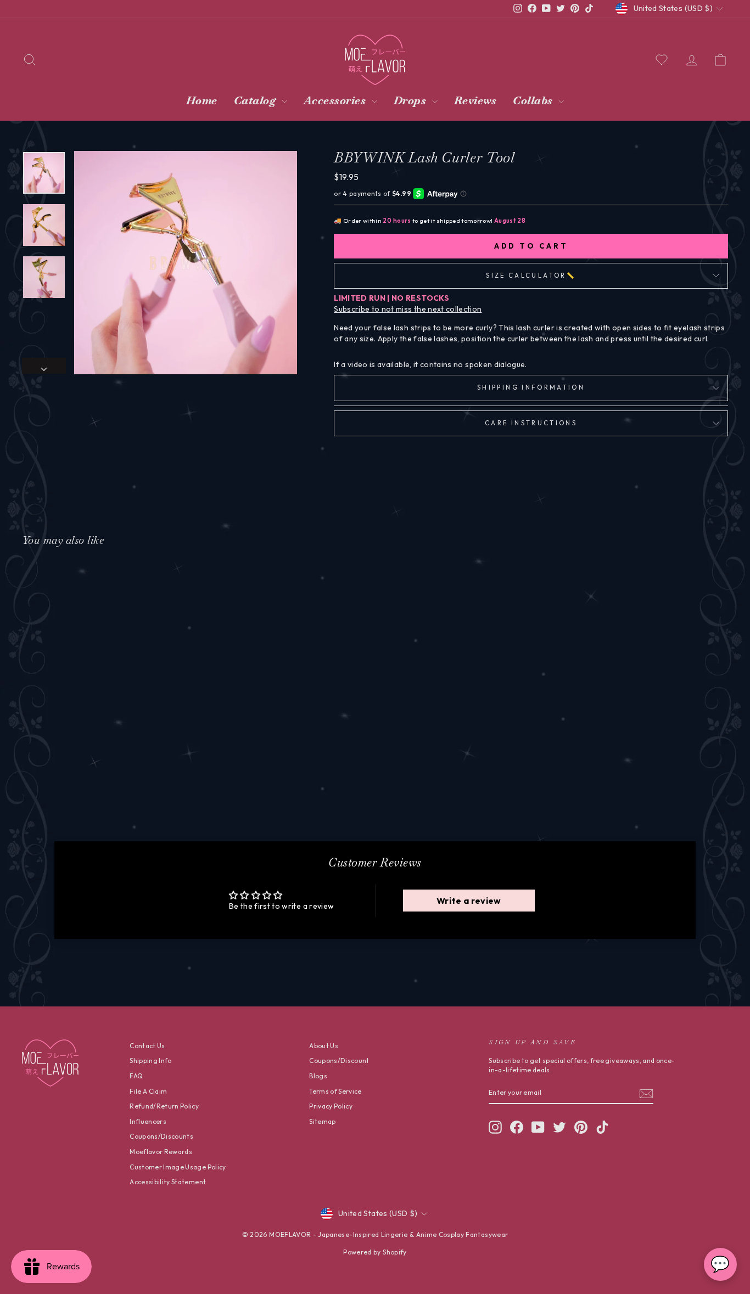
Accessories (336, 100)
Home (201, 100)
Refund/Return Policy (164, 1106)
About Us (323, 1046)
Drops (411, 100)
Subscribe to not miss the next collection (408, 309)
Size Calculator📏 (531, 275)
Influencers (148, 1121)
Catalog (256, 100)
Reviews (475, 100)
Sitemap (322, 1121)
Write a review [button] (468, 900)
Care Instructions (531, 423)
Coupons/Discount (339, 1060)
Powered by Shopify (374, 1252)
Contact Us (147, 1046)
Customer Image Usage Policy (178, 1167)
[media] (185, 262)
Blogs (318, 1076)
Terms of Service (335, 1091)
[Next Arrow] (44, 366)
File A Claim (148, 1091)
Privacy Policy (330, 1106)
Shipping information (531, 387)
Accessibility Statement (168, 1182)
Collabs (534, 100)
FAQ (136, 1076)
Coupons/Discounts (161, 1136)
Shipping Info (151, 1060)
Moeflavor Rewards (161, 1151)
